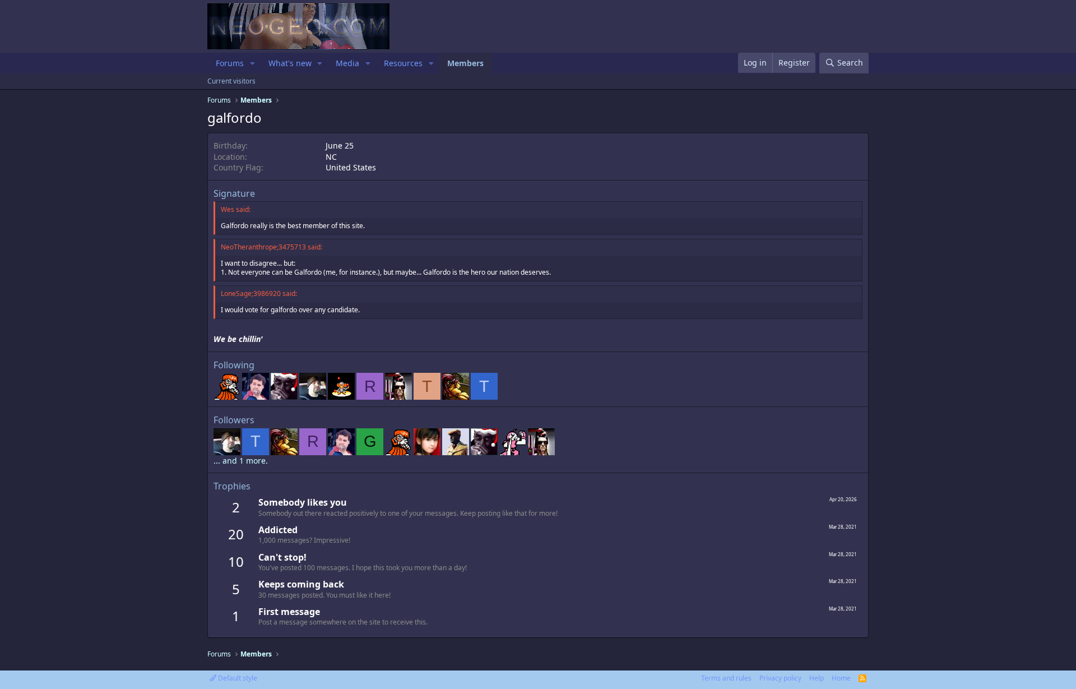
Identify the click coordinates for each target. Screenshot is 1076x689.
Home (841, 678)
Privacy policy (780, 678)
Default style (236, 678)
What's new (290, 63)
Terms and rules (726, 678)
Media (347, 63)
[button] (252, 63)
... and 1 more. (241, 460)
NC (331, 156)
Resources (403, 63)
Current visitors (231, 81)
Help (816, 678)
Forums (230, 63)
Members (465, 63)
